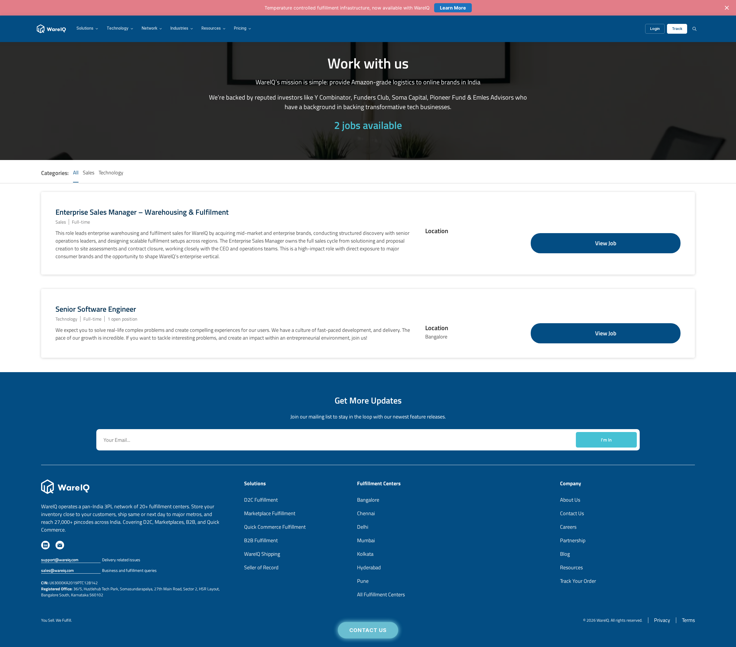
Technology (118, 28)
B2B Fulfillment (261, 540)
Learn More (453, 8)
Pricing (240, 28)
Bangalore (368, 500)
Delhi (362, 527)
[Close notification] (726, 7)
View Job (605, 243)
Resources (211, 28)
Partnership (572, 540)
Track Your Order (578, 581)
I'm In (606, 439)
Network (149, 28)
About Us (570, 500)
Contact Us (368, 630)
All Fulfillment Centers (381, 594)
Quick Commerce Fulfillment (275, 527)
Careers (568, 527)
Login (655, 28)
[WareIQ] (51, 28)
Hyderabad (369, 567)
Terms (688, 620)
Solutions (84, 28)
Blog (565, 554)
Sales (88, 172)
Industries (179, 28)
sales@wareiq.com (57, 570)
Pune (363, 581)
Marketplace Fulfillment (269, 513)
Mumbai (366, 540)
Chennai (366, 513)
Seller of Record (261, 567)
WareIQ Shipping (262, 554)
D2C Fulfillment (261, 500)
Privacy (662, 620)
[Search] (694, 29)
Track (677, 28)
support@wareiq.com (59, 560)
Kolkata (365, 554)
